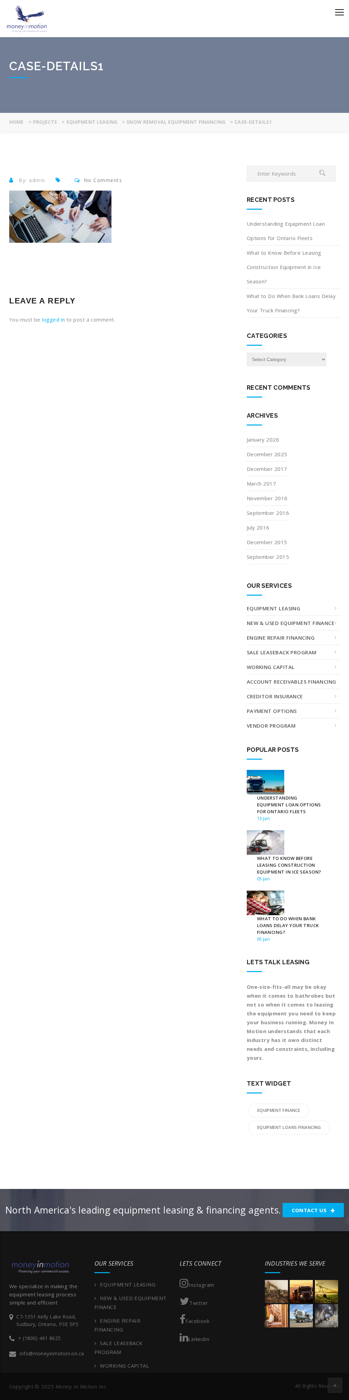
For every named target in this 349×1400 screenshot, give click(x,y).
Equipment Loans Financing (289, 1127)
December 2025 (267, 454)
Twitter (198, 1302)
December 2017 (267, 468)
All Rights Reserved (317, 1386)
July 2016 (258, 527)
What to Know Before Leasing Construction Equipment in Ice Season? (284, 267)
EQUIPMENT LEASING (274, 608)
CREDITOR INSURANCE (275, 696)
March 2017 (261, 483)
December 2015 (267, 542)
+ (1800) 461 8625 (39, 1338)
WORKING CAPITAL (271, 667)
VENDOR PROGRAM (271, 725)
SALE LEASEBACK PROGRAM (282, 652)
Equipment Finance (278, 1110)
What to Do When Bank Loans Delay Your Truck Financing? (291, 303)
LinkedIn (198, 1339)
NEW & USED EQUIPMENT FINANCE (291, 623)
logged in (53, 319)
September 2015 (268, 556)
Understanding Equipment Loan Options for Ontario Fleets (286, 230)
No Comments (103, 180)
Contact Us (310, 1210)
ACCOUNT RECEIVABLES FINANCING (291, 681)
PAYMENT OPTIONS (272, 711)
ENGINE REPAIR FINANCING (281, 637)
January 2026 (263, 439)
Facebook (197, 1320)
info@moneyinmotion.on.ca (51, 1353)
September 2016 (268, 512)
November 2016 (267, 498)
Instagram (201, 1284)
